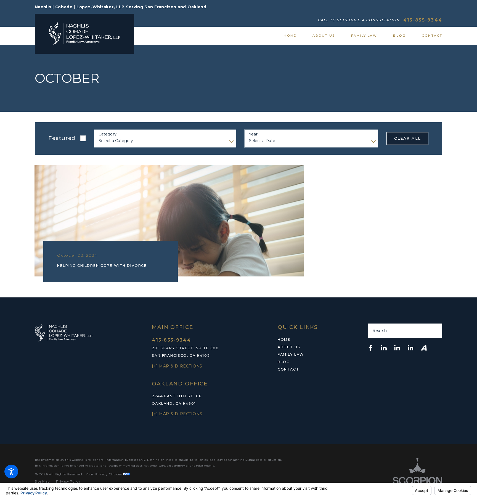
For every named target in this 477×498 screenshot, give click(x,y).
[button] (11, 471)
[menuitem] (294, 35)
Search (380, 330)
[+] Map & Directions (177, 366)
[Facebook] (370, 348)
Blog (284, 362)
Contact (288, 369)
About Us (289, 347)
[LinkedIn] (384, 348)
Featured (62, 138)
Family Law (291, 354)
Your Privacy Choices (104, 474)
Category (107, 134)
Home (284, 339)
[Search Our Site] (436, 331)
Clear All (407, 138)
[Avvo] (424, 348)
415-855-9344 (422, 20)
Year (253, 134)
